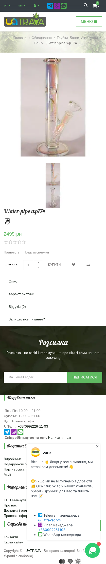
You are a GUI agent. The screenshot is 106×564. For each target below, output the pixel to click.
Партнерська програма (22, 469)
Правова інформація (20, 516)
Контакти (11, 537)
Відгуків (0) (17, 307)
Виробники (12, 459)
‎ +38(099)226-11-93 (32, 426)
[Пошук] (85, 5)
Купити (54, 265)
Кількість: (11, 264)
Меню (87, 21)
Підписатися (84, 377)
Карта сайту (13, 542)
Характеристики (21, 294)
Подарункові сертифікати (24, 464)
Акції (7, 474)
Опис (13, 281)
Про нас (10, 505)
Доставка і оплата (18, 510)
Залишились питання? (27, 319)
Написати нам (59, 437)
